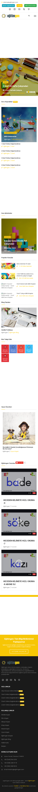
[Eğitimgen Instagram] (14, 9)
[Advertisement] (19, 38)
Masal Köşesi (5, 729)
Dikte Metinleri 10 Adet (24, 264)
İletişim (3, 746)
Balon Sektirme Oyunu (10, 447)
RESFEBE (9, 248)
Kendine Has (24, 786)
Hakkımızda (5, 743)
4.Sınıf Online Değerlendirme (10, 165)
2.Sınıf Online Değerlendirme (10, 151)
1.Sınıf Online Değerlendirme (10, 144)
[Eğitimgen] (10, 663)
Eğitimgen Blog (14, 332)
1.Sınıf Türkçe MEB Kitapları (25, 293)
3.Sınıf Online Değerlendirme (10, 158)
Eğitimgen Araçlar (7, 736)
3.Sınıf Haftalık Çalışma (13, 90)
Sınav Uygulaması (8, 5)
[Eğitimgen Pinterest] (28, 9)
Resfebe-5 (9, 244)
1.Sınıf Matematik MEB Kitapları (26, 284)
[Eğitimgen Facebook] (9, 9)
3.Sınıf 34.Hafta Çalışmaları (15, 86)
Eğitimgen (31, 781)
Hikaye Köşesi (5, 722)
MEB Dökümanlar (30, 5)
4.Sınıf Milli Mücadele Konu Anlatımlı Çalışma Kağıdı (25, 275)
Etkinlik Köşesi (16, 251)
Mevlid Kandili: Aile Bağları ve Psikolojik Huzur (17, 330)
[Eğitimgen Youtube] (19, 9)
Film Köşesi (4, 718)
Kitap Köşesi (5, 725)
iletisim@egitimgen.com (10, 2)
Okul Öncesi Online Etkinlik (11, 691)
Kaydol (19, 5)
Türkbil (16, 786)
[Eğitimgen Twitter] (24, 9)
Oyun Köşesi (14, 450)
